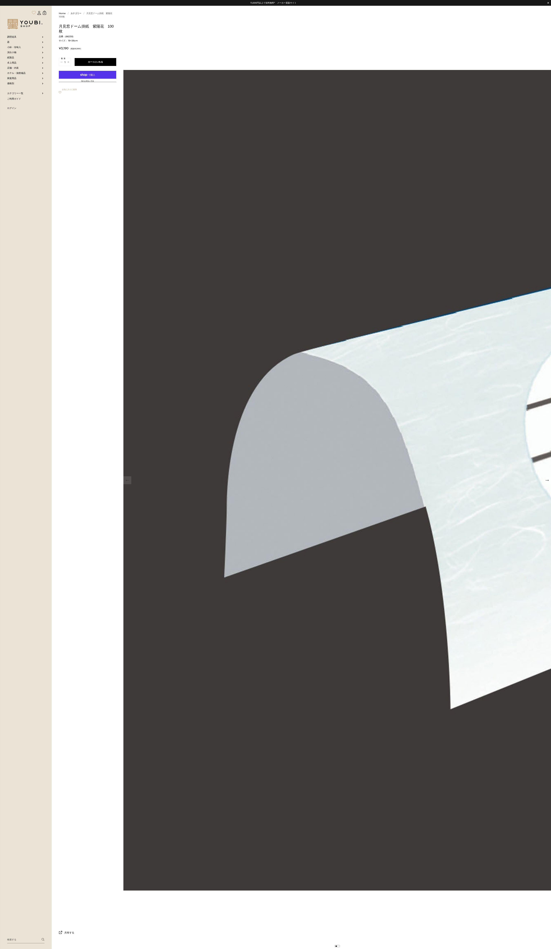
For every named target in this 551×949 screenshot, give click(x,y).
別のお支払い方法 (87, 81)
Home (62, 13)
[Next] (547, 480)
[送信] (42, 939)
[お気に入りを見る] (33, 6)
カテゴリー (76, 13)
